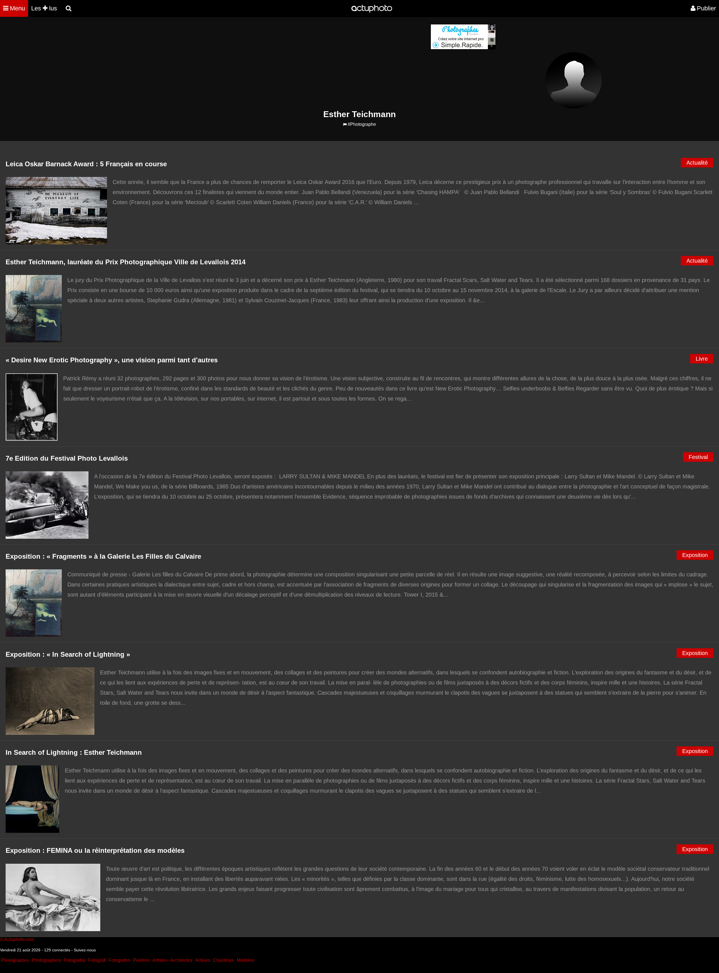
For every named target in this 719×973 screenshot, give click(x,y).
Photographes (15, 960)
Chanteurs (223, 960)
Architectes (181, 960)
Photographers (46, 960)
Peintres (141, 960)
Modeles (245, 960)
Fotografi (97, 960)
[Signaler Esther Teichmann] (345, 124)
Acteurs (202, 960)
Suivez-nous (85, 950)
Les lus (44, 8)
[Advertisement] (325, 63)
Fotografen (119, 960)
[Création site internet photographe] (463, 48)
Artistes (160, 960)
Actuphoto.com (19, 939)
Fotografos (74, 960)
